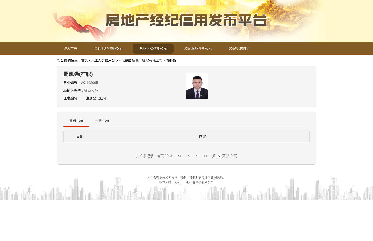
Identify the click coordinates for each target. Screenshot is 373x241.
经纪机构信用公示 (108, 48)
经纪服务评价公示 (198, 48)
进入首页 (70, 48)
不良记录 (102, 120)
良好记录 (76, 120)
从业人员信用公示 (153, 48)
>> (206, 156)
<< (179, 156)
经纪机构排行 (239, 48)
